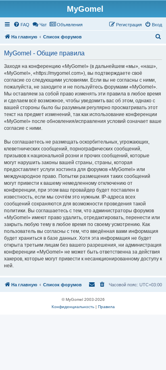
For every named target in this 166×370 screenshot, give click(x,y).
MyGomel (85, 8)
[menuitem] (21, 25)
